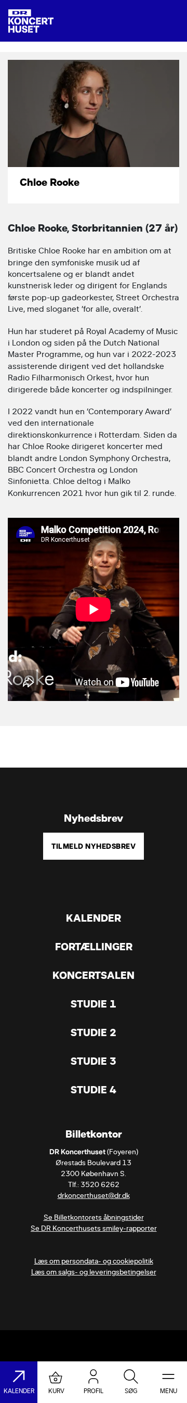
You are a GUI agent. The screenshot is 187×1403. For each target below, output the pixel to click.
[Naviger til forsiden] (31, 21)
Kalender (93, 918)
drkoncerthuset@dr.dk (94, 1195)
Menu (168, 1391)
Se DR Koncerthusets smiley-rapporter (94, 1228)
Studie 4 (93, 1089)
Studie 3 (93, 1061)
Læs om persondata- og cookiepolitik (93, 1261)
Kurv (56, 1391)
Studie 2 (93, 1032)
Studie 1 (93, 1004)
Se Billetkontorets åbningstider (94, 1217)
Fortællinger (93, 946)
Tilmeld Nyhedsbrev (93, 846)
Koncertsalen (93, 975)
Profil (93, 1391)
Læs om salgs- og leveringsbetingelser (93, 1272)
